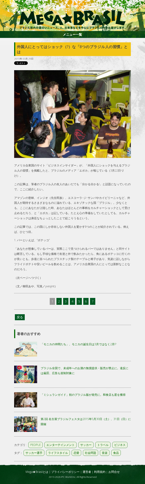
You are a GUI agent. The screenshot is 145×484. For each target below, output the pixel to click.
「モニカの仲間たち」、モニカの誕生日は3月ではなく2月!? (78, 344)
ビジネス (120, 445)
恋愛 (76, 453)
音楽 (105, 453)
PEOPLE (35, 445)
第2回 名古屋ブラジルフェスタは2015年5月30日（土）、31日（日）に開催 (86, 421)
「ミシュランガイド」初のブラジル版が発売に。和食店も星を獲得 (83, 395)
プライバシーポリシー (65, 472)
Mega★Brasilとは (36, 472)
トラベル (103, 445)
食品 (116, 453)
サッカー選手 (33, 453)
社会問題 (90, 453)
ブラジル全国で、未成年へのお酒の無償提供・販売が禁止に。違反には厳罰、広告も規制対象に (84, 370)
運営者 (87, 472)
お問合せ (114, 472)
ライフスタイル (58, 453)
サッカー (86, 445)
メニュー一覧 (72, 34)
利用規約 (99, 472)
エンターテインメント (60, 445)
